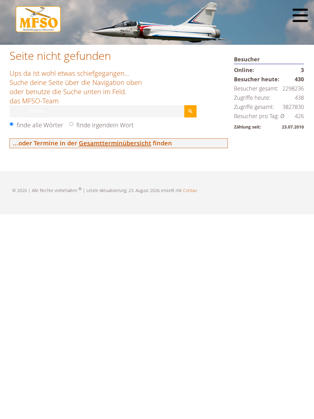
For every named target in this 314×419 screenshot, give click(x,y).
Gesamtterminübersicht (115, 143)
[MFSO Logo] (38, 30)
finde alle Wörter (40, 125)
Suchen (190, 111)
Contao (190, 190)
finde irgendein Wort (105, 125)
